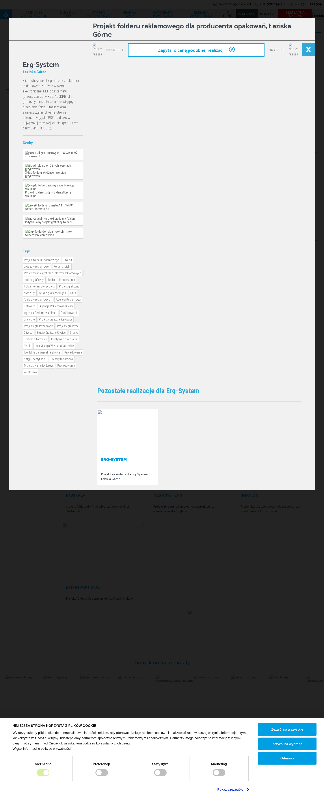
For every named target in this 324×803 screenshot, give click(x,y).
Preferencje (102, 764)
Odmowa (287, 758)
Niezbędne (43, 764)
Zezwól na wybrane (287, 744)
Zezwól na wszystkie (287, 729)
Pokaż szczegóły (230, 789)
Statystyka (160, 764)
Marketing (219, 764)
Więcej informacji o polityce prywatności (42, 748)
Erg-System (114, 459)
